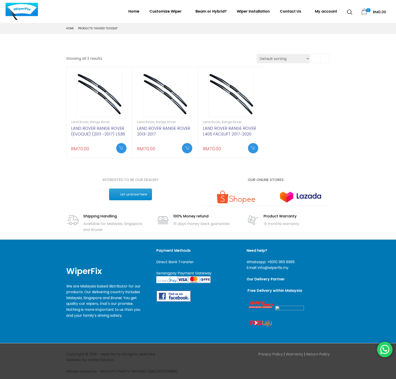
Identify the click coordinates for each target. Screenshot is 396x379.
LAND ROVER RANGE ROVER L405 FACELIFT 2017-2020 (229, 131)
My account (326, 11)
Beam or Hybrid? (211, 11)
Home (133, 11)
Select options (121, 148)
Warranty (294, 354)
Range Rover (100, 122)
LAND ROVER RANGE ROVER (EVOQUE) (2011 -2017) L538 (98, 131)
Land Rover (79, 122)
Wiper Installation (253, 11)
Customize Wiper (166, 11)
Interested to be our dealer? (130, 179)
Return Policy (318, 354)
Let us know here (133, 194)
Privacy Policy (270, 354)
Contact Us (291, 11)
